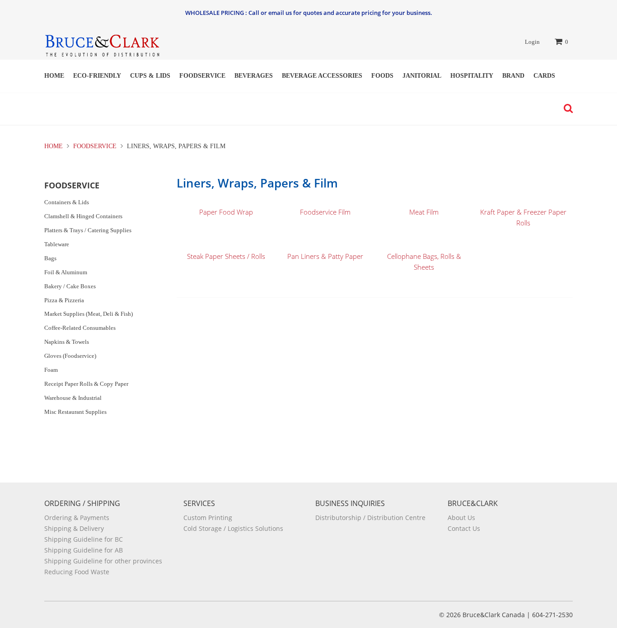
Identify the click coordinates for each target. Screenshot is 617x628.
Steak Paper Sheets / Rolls (226, 256)
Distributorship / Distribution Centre (370, 517)
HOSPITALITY (471, 75)
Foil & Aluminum (65, 272)
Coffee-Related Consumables (80, 327)
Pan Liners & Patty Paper (325, 256)
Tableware (56, 244)
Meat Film (424, 211)
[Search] (566, 108)
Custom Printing (207, 517)
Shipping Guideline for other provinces (103, 561)
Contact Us (464, 528)
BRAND (513, 75)
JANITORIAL (421, 75)
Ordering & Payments (76, 517)
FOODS (382, 75)
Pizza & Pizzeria (64, 300)
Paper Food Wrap (226, 211)
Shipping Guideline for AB (83, 550)
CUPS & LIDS (150, 75)
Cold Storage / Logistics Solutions (233, 528)
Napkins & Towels (66, 341)
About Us (461, 517)
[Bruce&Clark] (101, 42)
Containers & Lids (66, 202)
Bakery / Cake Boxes (70, 286)
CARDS (544, 75)
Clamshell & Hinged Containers (83, 216)
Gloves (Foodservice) (70, 355)
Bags (50, 258)
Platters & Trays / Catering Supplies (87, 230)
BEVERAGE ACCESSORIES (322, 75)
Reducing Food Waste (76, 571)
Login (532, 41)
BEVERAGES (253, 75)
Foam (51, 369)
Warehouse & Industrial (73, 397)
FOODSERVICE (202, 75)
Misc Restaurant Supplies (75, 411)
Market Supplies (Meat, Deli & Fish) (88, 313)
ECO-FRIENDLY (97, 75)
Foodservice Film (325, 211)
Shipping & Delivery (74, 528)
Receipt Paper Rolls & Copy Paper (86, 383)
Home (54, 75)
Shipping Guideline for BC (83, 539)
